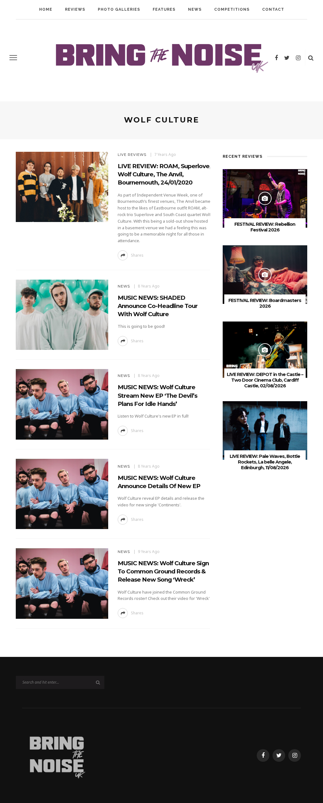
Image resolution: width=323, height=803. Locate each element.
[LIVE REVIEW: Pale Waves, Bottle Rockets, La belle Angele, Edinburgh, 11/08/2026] (265, 430)
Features (164, 9)
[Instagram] (298, 57)
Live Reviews (132, 154)
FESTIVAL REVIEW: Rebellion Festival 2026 (264, 227)
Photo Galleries (119, 9)
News (195, 9)
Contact (273, 9)
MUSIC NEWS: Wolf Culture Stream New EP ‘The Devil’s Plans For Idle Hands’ (157, 395)
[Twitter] (287, 57)
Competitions (232, 9)
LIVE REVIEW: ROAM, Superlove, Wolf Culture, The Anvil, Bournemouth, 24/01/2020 (164, 174)
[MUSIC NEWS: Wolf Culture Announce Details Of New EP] (61, 493)
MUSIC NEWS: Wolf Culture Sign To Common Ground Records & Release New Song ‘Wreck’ (163, 571)
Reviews (75, 9)
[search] (311, 57)
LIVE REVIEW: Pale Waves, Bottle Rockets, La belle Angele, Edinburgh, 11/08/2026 (265, 461)
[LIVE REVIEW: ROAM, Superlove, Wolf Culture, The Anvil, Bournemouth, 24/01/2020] (61, 187)
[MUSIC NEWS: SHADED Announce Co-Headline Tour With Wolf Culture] (61, 314)
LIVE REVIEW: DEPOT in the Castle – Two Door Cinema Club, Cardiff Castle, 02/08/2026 (265, 380)
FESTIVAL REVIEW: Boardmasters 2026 (264, 303)
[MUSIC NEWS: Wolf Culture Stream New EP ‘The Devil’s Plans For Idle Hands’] (61, 404)
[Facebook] (276, 57)
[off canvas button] (13, 57)
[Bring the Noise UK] (57, 755)
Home (45, 9)
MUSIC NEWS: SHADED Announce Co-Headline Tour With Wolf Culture (157, 306)
